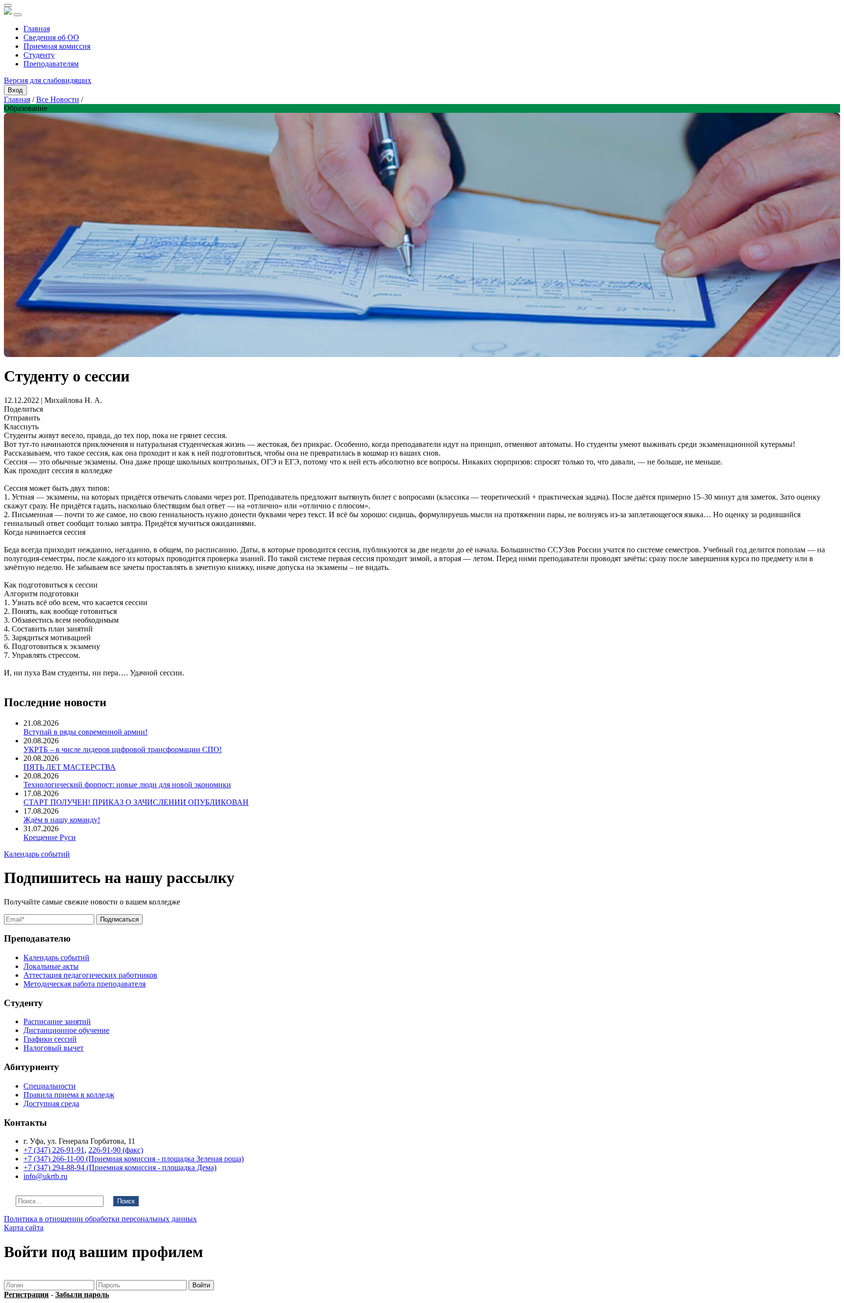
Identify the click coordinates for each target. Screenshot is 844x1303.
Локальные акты (51, 966)
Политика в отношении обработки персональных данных (100, 1219)
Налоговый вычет (53, 1048)
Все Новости (57, 99)
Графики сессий (50, 1039)
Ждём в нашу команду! (61, 820)
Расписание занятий (57, 1021)
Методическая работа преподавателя (84, 984)
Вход (15, 90)
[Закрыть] (8, 5)
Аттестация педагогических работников (90, 975)
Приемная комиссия (56, 46)
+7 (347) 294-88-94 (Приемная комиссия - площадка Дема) (119, 1167)
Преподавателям (51, 64)
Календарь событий (37, 854)
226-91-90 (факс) (115, 1150)
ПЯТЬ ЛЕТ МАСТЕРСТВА (69, 767)
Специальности (49, 1086)
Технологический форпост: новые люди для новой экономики (127, 784)
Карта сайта (23, 1227)
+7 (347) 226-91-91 (53, 1150)
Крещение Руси (49, 837)
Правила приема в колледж (68, 1095)
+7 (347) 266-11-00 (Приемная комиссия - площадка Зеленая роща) (133, 1159)
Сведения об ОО (51, 37)
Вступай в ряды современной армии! (85, 732)
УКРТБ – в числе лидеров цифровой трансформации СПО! (122, 749)
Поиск (126, 1201)
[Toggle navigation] (17, 14)
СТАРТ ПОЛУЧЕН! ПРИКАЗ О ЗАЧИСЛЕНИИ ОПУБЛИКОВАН (136, 802)
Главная (36, 28)
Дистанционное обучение (66, 1030)
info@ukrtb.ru (45, 1176)
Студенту (39, 55)
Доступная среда (51, 1103)
